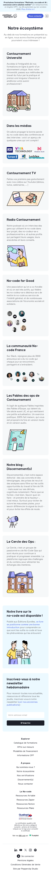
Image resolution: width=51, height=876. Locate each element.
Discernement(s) (25, 779)
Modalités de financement (25, 751)
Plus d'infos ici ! (28, 9)
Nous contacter (35, 16)
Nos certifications (25, 775)
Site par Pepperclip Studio (25, 868)
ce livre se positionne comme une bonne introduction (25, 624)
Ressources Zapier (26, 799)
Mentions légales (25, 860)
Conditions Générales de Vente (25, 864)
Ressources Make (25, 808)
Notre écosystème (25, 771)
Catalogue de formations (25, 743)
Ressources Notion (25, 804)
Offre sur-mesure (25, 747)
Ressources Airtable (25, 795)
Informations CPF (25, 755)
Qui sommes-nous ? (25, 767)
